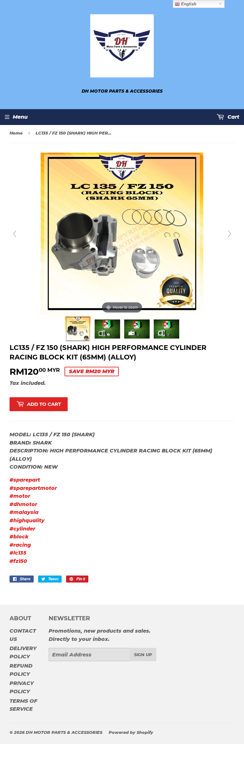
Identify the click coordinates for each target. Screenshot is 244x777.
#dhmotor (23, 504)
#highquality (27, 520)
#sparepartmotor (33, 488)
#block (19, 537)
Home (16, 132)
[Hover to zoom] (122, 234)
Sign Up (143, 654)
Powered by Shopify (131, 732)
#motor (20, 496)
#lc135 (18, 553)
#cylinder (22, 529)
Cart (232, 117)
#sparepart (25, 480)
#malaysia (24, 512)
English (188, 4)
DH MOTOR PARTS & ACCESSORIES (64, 732)
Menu (20, 117)
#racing (20, 545)
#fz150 (18, 561)
